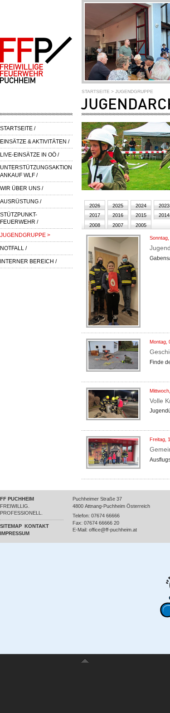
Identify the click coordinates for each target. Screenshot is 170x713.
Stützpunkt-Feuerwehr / (19, 218)
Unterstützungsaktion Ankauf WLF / (36, 171)
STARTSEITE (96, 91)
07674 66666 (105, 515)
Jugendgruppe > (25, 235)
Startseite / (17, 128)
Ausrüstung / (20, 201)
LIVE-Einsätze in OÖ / (29, 155)
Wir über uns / (21, 188)
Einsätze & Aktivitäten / (34, 141)
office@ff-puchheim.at (113, 529)
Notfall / (13, 248)
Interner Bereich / (28, 261)
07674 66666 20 (101, 523)
